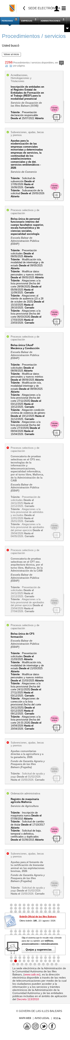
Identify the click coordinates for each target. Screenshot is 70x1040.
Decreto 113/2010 (28, 999)
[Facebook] (52, 1026)
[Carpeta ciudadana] (57, 8)
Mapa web (25, 1018)
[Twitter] (43, 1026)
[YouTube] (27, 1026)
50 (11, 66)
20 (6, 66)
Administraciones (50, 21)
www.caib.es (31, 974)
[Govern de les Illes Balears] (12, 8)
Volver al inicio (11, 54)
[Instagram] (35, 1026)
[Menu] (63, 8)
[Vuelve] (24, 8)
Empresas (26, 21)
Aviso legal (42, 1018)
